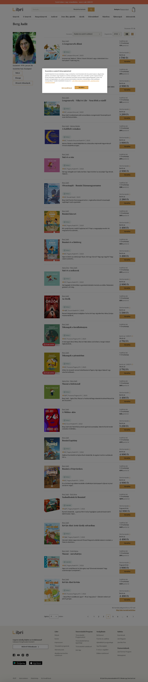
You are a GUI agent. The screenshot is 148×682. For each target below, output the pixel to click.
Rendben (81, 87)
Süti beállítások (67, 88)
